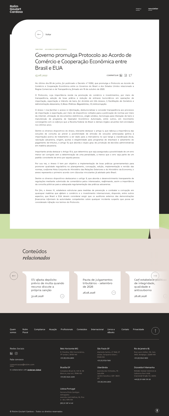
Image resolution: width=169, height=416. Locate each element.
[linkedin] (11, 353)
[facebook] (125, 75)
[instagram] (16, 353)
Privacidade (138, 329)
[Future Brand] (157, 411)
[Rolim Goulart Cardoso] (18, 9)
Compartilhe (113, 75)
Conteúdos (82, 329)
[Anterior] (14, 276)
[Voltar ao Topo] (155, 331)
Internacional (97, 329)
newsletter (153, 9)
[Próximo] (155, 276)
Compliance (39, 329)
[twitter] (130, 75)
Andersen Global (34, 370)
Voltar (48, 34)
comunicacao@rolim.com (22, 365)
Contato (125, 329)
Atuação (53, 329)
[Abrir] (62, 296)
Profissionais (67, 329)
